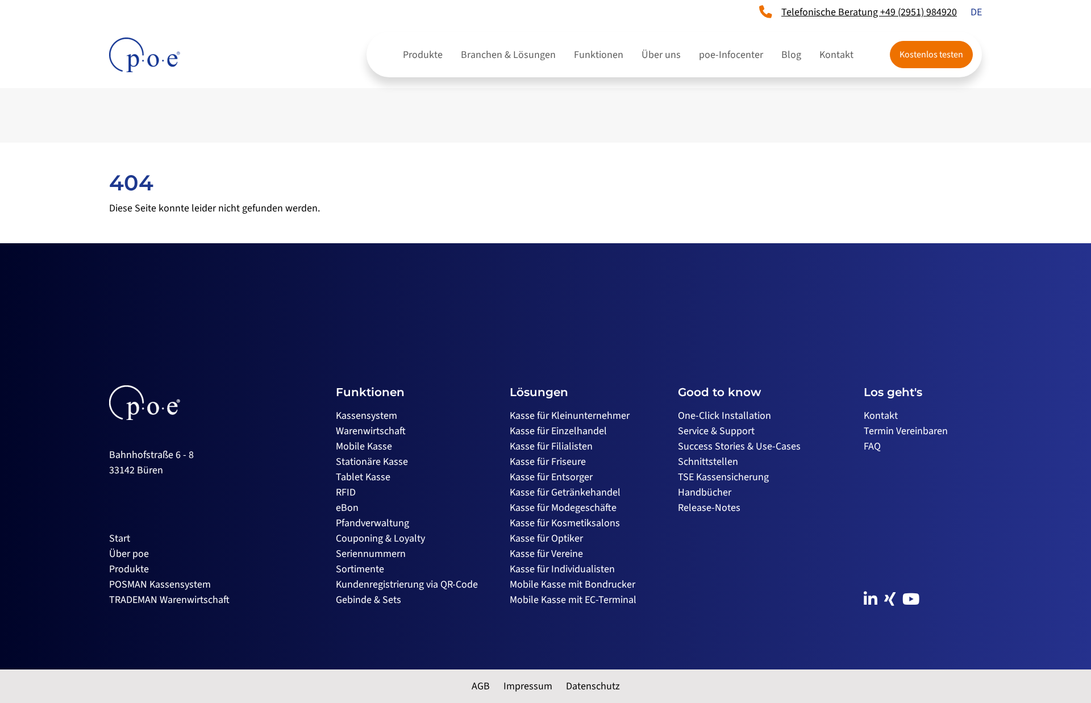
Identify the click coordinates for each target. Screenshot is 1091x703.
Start (119, 538)
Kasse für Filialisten (551, 446)
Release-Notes (709, 508)
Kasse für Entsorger (551, 477)
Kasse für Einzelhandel (558, 431)
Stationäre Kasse (372, 462)
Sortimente (360, 569)
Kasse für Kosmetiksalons (565, 523)
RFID (346, 492)
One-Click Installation (724, 416)
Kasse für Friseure (548, 462)
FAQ (872, 446)
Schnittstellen (708, 462)
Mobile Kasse (364, 446)
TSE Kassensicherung (723, 477)
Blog (791, 55)
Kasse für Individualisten (562, 569)
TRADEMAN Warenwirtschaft (169, 600)
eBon (347, 508)
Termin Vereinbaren (906, 431)
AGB (481, 686)
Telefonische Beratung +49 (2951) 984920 (869, 12)
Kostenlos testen (931, 54)
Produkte (423, 55)
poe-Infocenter (731, 55)
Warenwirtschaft (371, 431)
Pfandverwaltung (372, 523)
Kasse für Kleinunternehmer (570, 416)
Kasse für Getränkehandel (565, 492)
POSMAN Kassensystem (160, 584)
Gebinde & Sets (368, 600)
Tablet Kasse (363, 477)
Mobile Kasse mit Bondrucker (572, 584)
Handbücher (704, 492)
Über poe (129, 554)
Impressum (527, 686)
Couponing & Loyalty (380, 538)
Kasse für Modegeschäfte (563, 508)
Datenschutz (593, 686)
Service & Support (716, 431)
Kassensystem (366, 416)
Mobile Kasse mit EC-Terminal (573, 600)
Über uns (661, 55)
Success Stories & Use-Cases (739, 446)
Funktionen (598, 55)
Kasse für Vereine (546, 554)
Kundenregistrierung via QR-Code (407, 584)
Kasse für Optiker (546, 538)
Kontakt (836, 55)
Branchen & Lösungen (508, 55)
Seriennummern (371, 554)
